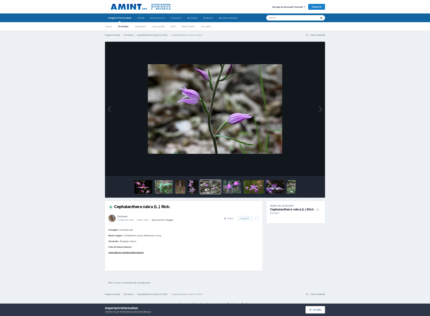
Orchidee (123, 26)
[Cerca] (321, 18)
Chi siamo (206, 26)
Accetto (316, 309)
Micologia (192, 17)
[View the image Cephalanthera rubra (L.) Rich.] (143, 187)
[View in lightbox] (215, 109)
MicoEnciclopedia (228, 17)
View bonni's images (162, 220)
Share (229, 218)
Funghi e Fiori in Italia (119, 17)
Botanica (208, 17)
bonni (124, 216)
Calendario (140, 26)
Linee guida (158, 26)
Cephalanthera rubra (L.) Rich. (292, 209)
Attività (140, 17)
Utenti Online (188, 26)
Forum (108, 26)
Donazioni (176, 17)
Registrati (316, 6)
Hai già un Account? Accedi (288, 7)
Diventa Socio (157, 17)
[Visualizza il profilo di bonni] (112, 218)
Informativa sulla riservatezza (135, 311)
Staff (172, 26)
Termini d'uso (112, 311)
